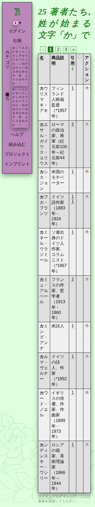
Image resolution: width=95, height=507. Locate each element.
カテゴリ (7, 57)
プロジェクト (17, 154)
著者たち (7, 93)
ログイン (17, 31)
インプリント (17, 164)
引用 (17, 41)
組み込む (17, 144)
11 (73, 199)
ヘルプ (17, 134)
